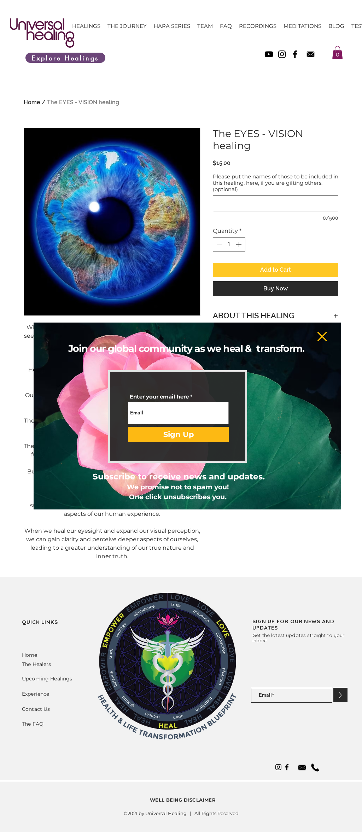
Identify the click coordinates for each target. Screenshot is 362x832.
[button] (322, 336)
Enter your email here (159, 396)
